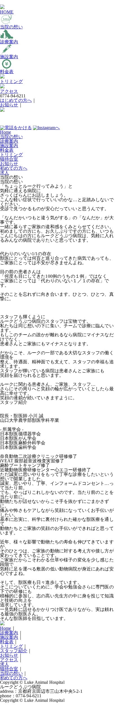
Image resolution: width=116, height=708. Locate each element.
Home (5, 132)
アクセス (9, 659)
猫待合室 (9, 159)
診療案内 (9, 141)
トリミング (11, 154)
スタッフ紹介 (13, 650)
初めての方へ (13, 168)
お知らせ (9, 104)
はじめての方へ (16, 100)
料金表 (7, 150)
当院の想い (11, 136)
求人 (4, 172)
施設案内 (9, 145)
